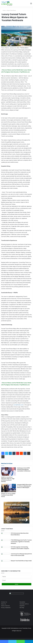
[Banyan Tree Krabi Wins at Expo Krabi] (5, 563)
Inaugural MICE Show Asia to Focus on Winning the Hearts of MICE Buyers (24, 486)
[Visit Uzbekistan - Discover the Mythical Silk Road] (6, 3)
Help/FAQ (22, 605)
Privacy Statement (5, 607)
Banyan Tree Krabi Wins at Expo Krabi (21, 561)
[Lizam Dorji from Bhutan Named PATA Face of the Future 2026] (5, 556)
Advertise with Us (24, 603)
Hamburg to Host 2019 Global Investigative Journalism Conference (23, 469)
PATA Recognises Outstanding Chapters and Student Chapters (20, 547)
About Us (3, 603)
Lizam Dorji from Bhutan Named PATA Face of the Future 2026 (21, 554)
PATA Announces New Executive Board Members (19, 534)
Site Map (22, 607)
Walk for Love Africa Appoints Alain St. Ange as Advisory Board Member (7, 479)
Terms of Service (5, 605)
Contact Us (4, 602)
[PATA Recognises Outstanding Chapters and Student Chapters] (5, 549)
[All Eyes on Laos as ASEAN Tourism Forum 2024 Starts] (8, 488)
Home (4, 10)
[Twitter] (6, 453)
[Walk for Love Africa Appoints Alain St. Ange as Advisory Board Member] (8, 471)
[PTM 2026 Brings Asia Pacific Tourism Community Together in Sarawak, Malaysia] (5, 542)
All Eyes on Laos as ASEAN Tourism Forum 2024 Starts (8, 495)
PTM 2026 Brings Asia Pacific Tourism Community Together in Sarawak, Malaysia (21, 541)
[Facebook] (2, 453)
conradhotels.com (18, 405)
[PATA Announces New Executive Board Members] (5, 535)
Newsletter (22, 602)
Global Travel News (11, 10)
